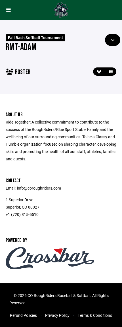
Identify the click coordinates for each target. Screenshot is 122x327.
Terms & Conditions (95, 315)
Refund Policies (23, 315)
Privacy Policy (57, 315)
